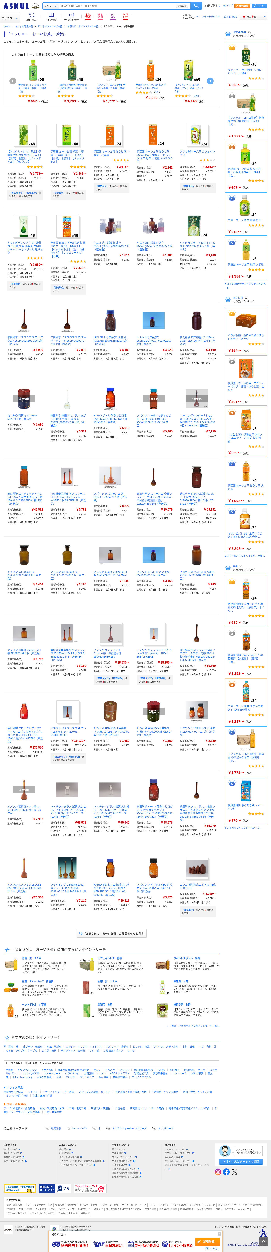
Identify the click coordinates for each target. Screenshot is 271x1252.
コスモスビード (52, 1073)
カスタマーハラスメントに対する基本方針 (80, 1161)
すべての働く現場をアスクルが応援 (124, 1209)
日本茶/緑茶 (240, 32)
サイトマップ (118, 1149)
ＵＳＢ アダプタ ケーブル (21, 1050)
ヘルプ (229, 6)
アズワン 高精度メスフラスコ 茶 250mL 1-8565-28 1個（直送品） (24, 810)
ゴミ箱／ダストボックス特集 (232, 1205)
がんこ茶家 (197, 1073)
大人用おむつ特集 (168, 1209)
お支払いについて (12, 1157)
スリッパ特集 (25, 1209)
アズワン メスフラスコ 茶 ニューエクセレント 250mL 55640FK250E (68, 731)
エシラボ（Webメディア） (178, 1161)
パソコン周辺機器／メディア (94, 1092)
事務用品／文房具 (13, 1092)
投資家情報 (64, 1153)
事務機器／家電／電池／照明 (131, 1092)
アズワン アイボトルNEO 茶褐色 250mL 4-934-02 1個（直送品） (197, 731)
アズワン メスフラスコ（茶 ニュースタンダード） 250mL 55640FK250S (154, 653)
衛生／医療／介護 (42, 1095)
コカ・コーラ (179, 1073)
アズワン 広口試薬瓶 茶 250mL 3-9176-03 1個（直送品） (24, 575)
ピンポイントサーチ (67, 1213)
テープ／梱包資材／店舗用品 (19, 1108)
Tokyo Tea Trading (22, 1077)
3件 (157, 92)
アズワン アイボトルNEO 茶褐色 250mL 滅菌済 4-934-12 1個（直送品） (154, 888)
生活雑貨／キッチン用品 (165, 1092)
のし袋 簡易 (49, 1050)
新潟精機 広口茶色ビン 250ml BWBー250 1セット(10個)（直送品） (197, 341)
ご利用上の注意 (119, 1165)
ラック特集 (209, 1205)
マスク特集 (150, 1209)
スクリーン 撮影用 (117, 1046)
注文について (10, 1149)
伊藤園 (9, 1070)
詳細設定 (182, 6)
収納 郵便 (189, 1046)
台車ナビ (98, 1209)
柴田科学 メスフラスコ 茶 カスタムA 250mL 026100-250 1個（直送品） (25, 341)
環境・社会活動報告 (69, 1157)
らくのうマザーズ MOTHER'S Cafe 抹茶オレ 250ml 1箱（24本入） (197, 246)
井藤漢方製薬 (120, 1077)
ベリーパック (87, 1077)
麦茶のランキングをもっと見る (243, 827)
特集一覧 (85, 1213)
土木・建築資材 (53, 1112)
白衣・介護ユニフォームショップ (232, 1209)
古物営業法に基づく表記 (124, 1169)
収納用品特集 (187, 1209)
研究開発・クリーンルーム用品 (147, 1108)
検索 (196, 6)
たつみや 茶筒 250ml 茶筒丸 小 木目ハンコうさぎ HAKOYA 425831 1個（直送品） (111, 731)
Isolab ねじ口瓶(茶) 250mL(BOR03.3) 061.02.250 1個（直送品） (154, 341)
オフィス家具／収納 (17, 1095)
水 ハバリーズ (165, 1128)
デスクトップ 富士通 (73, 1050)
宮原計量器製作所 (143, 1070)
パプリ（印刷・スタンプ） (178, 1153)
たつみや (110, 1070)
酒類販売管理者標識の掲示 (125, 1173)
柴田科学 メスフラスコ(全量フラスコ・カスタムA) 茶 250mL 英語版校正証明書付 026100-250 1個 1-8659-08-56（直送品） (197, 813)
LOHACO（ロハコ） (175, 1149)
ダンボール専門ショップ (62, 1209)
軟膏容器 (56, 1128)
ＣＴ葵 (131, 1050)
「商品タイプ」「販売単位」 (23, 193)
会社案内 (63, 1149)
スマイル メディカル (166, 1046)
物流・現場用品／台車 (52, 1108)
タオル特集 (40, 1209)
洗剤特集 (11, 1209)
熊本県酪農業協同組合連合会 (73, 1070)
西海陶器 (103, 1077)
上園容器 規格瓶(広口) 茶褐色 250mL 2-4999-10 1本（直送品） (197, 575)
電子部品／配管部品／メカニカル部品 (189, 1108)
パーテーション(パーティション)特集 (167, 1205)
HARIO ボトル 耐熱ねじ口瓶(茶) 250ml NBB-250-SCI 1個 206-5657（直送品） (110, 419)
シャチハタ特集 (204, 1209)
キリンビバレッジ (27, 1070)
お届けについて (11, 1153)
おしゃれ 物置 (141, 1046)
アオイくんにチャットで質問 (241, 1161)
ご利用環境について (122, 1161)
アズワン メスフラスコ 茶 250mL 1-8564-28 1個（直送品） (110, 497)
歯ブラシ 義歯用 (32, 1046)
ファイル (33, 1092)
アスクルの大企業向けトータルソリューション (187, 1167)
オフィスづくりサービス (42, 1213)
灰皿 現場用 (54, 1046)
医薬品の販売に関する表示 (125, 1177)
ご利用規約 (117, 1153)
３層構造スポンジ (113, 1050)
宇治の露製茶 (44, 1077)
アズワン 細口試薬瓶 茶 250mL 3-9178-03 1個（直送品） (67, 575)
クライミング (72, 1073)
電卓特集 (59, 1205)
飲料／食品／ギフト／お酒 (197, 1092)
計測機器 (120, 1108)
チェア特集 (195, 1205)
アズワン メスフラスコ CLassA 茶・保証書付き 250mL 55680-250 (107, 653)
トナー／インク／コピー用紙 (58, 1092)
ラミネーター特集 (109, 1205)
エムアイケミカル (141, 1077)
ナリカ (201, 1070)
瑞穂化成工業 (141, 1073)
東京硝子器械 (160, 1073)
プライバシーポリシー (123, 1157)
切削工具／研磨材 (100, 1108)
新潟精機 (189, 1070)
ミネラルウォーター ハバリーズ (129, 1128)
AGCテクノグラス (120, 1073)
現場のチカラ (84, 1209)
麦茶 (236, 566)
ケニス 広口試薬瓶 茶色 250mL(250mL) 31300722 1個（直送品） (111, 246)
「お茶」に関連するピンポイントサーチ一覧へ (194, 1026)
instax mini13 (79, 1128)
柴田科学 (174, 1070)
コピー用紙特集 (14, 1205)
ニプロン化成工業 (29, 1073)
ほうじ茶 (238, 297)
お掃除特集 (255, 1205)
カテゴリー (8, 18)
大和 (58, 1077)
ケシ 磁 (94, 1050)
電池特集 (71, 1205)
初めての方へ (212, 1248)
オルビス (70, 1077)
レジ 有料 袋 (207, 1046)
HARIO (161, 1070)
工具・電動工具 (77, 1108)
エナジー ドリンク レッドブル (84, 1046)
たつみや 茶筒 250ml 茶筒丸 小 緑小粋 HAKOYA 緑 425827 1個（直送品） (154, 731)
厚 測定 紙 (11, 1046)
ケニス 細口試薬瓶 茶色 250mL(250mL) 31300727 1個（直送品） (154, 246)
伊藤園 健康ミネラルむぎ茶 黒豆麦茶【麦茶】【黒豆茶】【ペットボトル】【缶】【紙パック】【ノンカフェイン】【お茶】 (68, 249)
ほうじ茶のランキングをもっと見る (246, 556)
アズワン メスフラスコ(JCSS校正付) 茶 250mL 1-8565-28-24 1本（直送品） (24, 888)
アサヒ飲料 (47, 1070)
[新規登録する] (207, 1242)
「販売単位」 (59, 193)
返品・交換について (14, 1161)
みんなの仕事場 (172, 1157)
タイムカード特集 (88, 1205)
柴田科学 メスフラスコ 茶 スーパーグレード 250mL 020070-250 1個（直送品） (68, 341)
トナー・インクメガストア (38, 1205)
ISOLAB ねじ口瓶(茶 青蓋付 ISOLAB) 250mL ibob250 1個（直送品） (110, 341)
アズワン (124, 1070)
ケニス (97, 1070)
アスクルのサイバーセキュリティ (75, 1165)
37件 (196, 95)
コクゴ (101, 1073)
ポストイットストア (17, 1213)
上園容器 (89, 1073)
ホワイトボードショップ (134, 1205)
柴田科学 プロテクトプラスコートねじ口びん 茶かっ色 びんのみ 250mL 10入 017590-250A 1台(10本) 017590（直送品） (25, 735)
